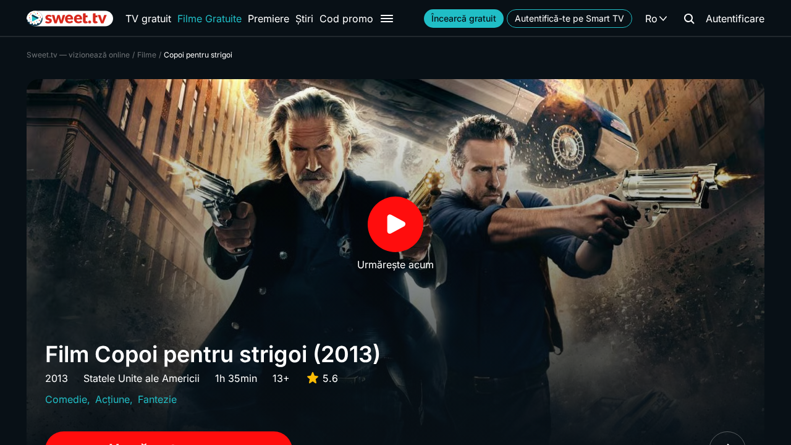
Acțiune (112, 399)
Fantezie (157, 399)
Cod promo (346, 18)
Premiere (268, 18)
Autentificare (735, 18)
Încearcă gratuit (463, 18)
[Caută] (689, 18)
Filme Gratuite (209, 18)
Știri (304, 18)
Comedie (66, 399)
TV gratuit (148, 18)
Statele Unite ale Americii (141, 378)
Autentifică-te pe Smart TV (569, 18)
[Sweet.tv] (70, 19)
